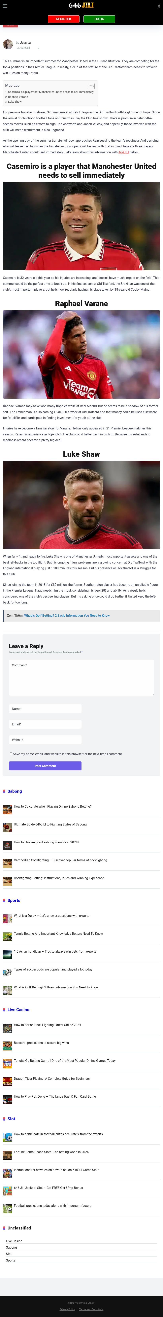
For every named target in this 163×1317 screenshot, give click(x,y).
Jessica (25, 43)
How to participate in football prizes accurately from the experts (58, 1134)
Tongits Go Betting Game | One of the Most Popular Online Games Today (65, 1061)
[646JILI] (81, 6)
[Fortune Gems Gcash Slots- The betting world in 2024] (7, 1155)
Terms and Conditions (91, 1309)
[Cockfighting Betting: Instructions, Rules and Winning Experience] (7, 881)
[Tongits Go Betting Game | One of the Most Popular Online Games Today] (7, 1063)
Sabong (15, 791)
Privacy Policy (67, 1309)
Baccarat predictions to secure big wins (41, 1043)
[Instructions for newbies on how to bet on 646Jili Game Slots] (7, 1173)
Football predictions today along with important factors (52, 1206)
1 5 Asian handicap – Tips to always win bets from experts (55, 951)
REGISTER (63, 19)
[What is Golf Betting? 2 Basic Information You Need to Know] (7, 990)
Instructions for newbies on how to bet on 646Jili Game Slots (56, 1170)
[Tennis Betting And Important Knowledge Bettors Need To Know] (7, 936)
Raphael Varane (18, 97)
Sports (14, 900)
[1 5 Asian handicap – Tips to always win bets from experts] (7, 954)
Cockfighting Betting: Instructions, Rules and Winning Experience (59, 878)
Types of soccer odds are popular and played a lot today (53, 969)
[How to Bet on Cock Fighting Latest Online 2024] (7, 1028)
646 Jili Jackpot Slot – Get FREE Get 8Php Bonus (48, 1188)
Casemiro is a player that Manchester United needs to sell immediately (51, 92)
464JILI (123, 152)
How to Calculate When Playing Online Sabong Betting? (53, 806)
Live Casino (18, 1009)
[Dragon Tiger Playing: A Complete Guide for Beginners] (7, 1081)
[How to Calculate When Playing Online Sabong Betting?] (7, 809)
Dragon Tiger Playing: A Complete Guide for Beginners (52, 1078)
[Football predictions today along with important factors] (7, 1208)
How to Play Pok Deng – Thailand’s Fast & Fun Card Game (55, 1096)
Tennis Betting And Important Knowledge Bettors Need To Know (58, 933)
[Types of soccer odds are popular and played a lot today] (7, 972)
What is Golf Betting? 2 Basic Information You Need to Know (56, 987)
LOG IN (99, 19)
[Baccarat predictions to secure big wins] (7, 1045)
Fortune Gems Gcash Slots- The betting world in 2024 (51, 1152)
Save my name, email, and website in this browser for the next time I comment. (68, 754)
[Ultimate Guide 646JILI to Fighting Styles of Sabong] (7, 827)
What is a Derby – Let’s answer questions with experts (51, 916)
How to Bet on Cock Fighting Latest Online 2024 (47, 1025)
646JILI (91, 1303)
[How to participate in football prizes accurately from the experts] (7, 1137)
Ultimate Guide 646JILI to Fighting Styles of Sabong (50, 824)
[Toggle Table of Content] (89, 86)
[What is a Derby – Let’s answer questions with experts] (7, 918)
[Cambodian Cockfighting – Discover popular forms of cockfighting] (7, 863)
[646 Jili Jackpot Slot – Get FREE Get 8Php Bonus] (7, 1190)
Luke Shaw (15, 101)
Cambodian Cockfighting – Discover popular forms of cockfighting (60, 860)
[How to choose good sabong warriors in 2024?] (7, 845)
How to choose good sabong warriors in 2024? (46, 842)
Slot (11, 1118)
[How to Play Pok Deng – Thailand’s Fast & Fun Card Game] (7, 1099)
